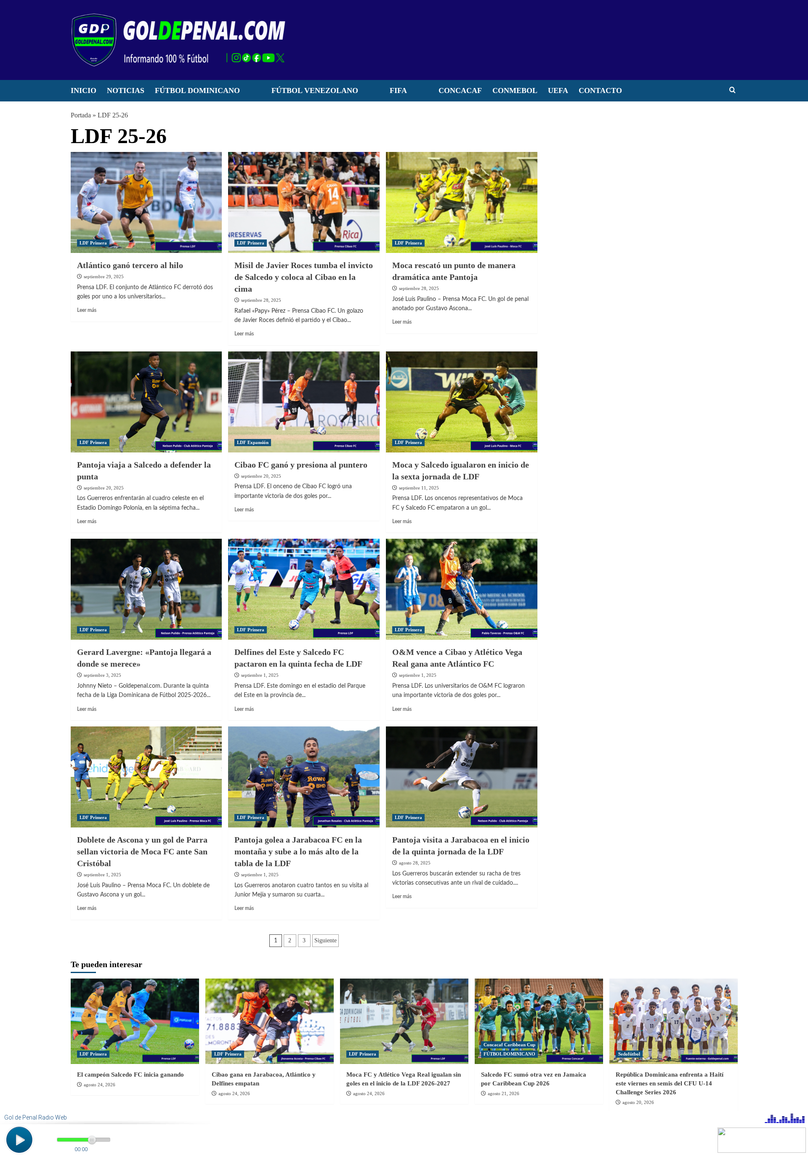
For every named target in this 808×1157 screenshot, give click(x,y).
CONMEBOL (514, 90)
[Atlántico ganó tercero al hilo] (146, 202)
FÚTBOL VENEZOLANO (314, 90)
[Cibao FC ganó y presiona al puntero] (304, 401)
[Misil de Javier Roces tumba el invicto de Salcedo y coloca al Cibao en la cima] (304, 202)
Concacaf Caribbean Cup (509, 1044)
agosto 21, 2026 (503, 1093)
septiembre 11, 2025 (419, 487)
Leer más (86, 310)
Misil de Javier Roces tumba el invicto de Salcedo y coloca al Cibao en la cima (303, 277)
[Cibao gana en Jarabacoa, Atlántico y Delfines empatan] (269, 1021)
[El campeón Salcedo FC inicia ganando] (135, 1021)
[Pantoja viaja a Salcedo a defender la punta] (146, 401)
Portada (81, 115)
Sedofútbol (629, 1053)
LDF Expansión (252, 442)
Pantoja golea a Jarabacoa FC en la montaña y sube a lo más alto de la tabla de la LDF (298, 851)
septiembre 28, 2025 (261, 300)
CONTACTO (600, 90)
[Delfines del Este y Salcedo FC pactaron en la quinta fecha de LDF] (304, 589)
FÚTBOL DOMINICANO (197, 90)
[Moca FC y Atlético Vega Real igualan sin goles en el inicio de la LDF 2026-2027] (404, 1021)
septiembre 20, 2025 (104, 487)
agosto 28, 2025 (415, 862)
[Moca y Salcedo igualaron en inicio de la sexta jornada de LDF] (461, 401)
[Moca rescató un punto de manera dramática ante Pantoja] (461, 202)
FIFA (398, 90)
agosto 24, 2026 (99, 1084)
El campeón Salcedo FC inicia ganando (130, 1074)
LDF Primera (93, 242)
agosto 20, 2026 (638, 1102)
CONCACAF (460, 90)
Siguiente (325, 940)
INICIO (83, 90)
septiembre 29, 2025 (104, 276)
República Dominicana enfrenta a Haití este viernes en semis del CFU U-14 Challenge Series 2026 (669, 1083)
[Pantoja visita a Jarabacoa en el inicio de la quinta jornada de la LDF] (461, 776)
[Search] (732, 90)
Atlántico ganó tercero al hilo (130, 265)
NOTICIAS (125, 90)
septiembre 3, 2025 (102, 675)
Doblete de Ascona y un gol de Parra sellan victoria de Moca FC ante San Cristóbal (142, 851)
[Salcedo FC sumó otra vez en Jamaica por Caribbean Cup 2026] (539, 1021)
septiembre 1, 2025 (260, 675)
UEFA (558, 90)
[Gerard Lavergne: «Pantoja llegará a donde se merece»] (146, 589)
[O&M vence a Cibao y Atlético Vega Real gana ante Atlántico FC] (461, 589)
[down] (250, 93)
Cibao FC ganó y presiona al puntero (300, 464)
